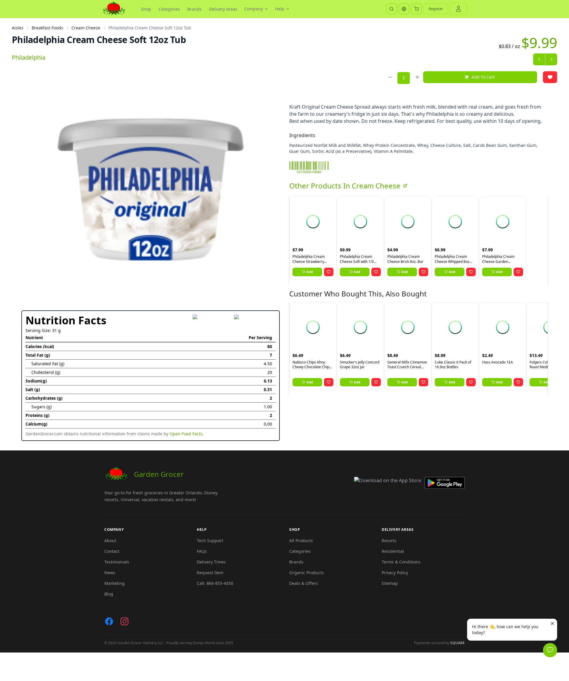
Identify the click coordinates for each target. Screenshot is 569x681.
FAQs (202, 551)
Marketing (114, 583)
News (109, 572)
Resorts (389, 540)
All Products (301, 540)
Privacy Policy (395, 572)
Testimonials (116, 562)
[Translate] (404, 9)
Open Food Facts (186, 433)
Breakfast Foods (47, 28)
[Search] (391, 9)
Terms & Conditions (401, 562)
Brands (194, 9)
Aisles (17, 28)
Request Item (210, 572)
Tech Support (210, 540)
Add (309, 271)
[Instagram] (124, 621)
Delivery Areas (223, 9)
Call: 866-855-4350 (215, 583)
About (110, 540)
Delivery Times (211, 562)
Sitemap (390, 583)
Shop (146, 9)
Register (436, 8)
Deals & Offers (303, 583)
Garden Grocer (159, 474)
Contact (111, 551)
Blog (108, 594)
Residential (393, 551)
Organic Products (306, 572)
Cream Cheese (85, 28)
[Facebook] (109, 621)
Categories (169, 9)
